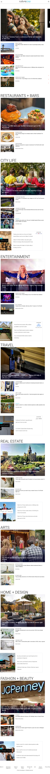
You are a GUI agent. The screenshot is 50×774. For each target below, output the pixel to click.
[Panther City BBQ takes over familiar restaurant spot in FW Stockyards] (23, 114)
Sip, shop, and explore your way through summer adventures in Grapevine (27, 657)
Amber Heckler (4, 194)
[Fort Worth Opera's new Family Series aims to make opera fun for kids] (23, 546)
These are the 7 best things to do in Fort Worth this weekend (28, 78)
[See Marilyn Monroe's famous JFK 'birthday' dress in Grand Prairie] (7, 720)
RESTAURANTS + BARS (20, 96)
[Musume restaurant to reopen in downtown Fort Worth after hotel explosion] (7, 148)
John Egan (17, 48)
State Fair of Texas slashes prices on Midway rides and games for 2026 (27, 506)
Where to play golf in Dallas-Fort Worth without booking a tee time (22, 246)
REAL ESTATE (12, 441)
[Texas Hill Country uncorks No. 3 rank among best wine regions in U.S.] (7, 398)
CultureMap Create (18, 223)
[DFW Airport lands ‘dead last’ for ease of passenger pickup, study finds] (7, 48)
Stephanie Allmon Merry (6, 129)
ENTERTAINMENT (15, 257)
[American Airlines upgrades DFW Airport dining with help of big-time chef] (23, 363)
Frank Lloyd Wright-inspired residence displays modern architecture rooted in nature (23, 331)
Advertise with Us (29, 767)
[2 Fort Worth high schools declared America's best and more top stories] (7, 213)
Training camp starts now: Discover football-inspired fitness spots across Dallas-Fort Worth (23, 235)
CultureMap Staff (18, 213)
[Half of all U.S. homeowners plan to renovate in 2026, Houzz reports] (7, 645)
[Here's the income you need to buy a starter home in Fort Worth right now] (7, 494)
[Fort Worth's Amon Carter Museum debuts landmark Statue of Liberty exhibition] (7, 569)
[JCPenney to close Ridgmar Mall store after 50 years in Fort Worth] (23, 697)
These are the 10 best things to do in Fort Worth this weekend (28, 294)
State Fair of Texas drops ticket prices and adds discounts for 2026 (27, 517)
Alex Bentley (4, 40)
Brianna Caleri (4, 290)
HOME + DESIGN (14, 592)
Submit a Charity (22, 767)
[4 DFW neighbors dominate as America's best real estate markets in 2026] (23, 460)
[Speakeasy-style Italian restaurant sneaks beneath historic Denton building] (7, 59)
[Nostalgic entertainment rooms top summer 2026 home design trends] (7, 633)
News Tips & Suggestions (8, 767)
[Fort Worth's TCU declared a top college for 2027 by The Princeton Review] (7, 202)
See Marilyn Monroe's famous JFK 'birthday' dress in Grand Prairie (29, 716)
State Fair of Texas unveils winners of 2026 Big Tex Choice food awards (27, 511)
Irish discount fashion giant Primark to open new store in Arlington (29, 727)
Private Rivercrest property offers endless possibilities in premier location (22, 325)
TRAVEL (7, 345)
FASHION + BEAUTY (17, 678)
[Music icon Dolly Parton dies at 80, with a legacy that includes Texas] (23, 275)
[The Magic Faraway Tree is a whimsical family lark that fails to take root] (23, 25)
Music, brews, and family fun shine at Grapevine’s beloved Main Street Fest (27, 662)
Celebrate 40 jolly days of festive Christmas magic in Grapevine (28, 668)
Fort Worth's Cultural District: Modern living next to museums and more (24, 429)
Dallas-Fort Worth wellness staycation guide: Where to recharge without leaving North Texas (23, 240)
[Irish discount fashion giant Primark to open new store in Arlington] (7, 731)
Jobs (35, 766)
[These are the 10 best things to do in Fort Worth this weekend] (7, 298)
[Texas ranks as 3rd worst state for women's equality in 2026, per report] (23, 179)
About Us (1, 766)
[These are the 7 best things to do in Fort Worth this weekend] (7, 82)
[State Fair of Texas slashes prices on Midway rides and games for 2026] (7, 71)
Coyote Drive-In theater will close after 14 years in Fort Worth (28, 306)
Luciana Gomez (18, 59)
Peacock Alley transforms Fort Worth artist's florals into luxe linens (29, 576)
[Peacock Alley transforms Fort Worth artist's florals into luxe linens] (7, 580)
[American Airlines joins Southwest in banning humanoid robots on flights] (7, 386)
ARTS (5, 527)
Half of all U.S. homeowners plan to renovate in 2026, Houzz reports (30, 641)
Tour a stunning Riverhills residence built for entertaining (23, 336)
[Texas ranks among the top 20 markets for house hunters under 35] (7, 482)
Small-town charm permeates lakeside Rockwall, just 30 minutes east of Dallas (28, 756)
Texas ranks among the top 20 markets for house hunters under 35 (30, 479)
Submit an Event (16, 767)
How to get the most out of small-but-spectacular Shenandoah (26, 751)
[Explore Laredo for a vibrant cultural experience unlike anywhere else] (7, 408)
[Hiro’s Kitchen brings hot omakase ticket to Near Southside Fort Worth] (7, 137)
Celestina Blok (17, 137)
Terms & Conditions (40, 767)
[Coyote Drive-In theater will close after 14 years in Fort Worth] (7, 309)
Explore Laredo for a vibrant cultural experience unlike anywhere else (30, 404)
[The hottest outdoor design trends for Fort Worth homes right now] (23, 611)
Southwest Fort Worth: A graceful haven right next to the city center (24, 421)
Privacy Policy (47, 766)
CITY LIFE (8, 160)
